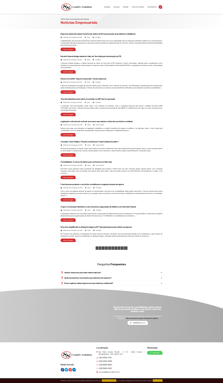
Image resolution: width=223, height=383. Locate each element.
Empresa (107, 7)
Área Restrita (152, 7)
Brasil (88, 37)
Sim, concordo (158, 380)
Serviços (117, 7)
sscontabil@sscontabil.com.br (109, 372)
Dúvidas (125, 7)
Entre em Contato (138, 7)
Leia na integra (68, 49)
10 (125, 248)
